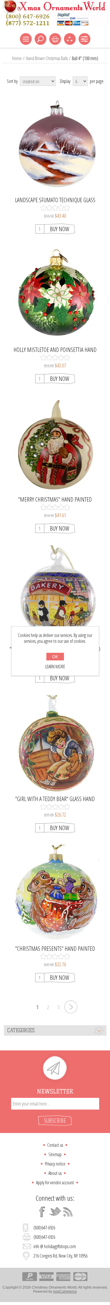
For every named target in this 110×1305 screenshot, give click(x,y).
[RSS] (68, 1212)
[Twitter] (55, 1212)
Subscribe (55, 1121)
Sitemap (55, 1154)
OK (55, 656)
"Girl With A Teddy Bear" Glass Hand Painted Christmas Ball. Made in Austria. (55, 799)
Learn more (55, 666)
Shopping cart (55, 39)
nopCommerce (65, 1291)
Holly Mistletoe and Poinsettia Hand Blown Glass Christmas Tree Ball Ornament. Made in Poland (55, 349)
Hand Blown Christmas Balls (47, 58)
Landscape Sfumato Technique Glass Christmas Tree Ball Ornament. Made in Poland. (55, 200)
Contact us (55, 1145)
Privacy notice (55, 1164)
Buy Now (59, 229)
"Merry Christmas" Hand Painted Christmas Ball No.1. (55, 499)
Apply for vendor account (55, 1182)
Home (17, 58)
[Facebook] (42, 1212)
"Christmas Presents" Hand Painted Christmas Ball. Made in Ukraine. (55, 948)
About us (55, 1173)
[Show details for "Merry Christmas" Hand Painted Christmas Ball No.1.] (55, 444)
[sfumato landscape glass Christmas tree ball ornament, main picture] (55, 145)
